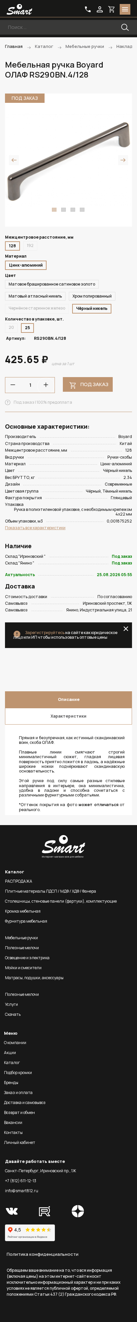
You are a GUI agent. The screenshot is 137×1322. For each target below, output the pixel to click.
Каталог (12, 1062)
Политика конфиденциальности (42, 1254)
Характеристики (68, 716)
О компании (15, 1042)
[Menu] (125, 9)
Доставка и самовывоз (25, 1102)
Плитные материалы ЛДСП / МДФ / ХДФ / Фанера (50, 891)
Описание (68, 699)
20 (11, 327)
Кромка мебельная (23, 911)
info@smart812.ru (21, 1191)
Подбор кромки (18, 1072)
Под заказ (94, 384)
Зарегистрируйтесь (45, 632)
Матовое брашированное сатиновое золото (52, 284)
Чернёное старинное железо (37, 308)
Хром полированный (92, 296)
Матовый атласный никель (35, 296)
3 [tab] (72, 210)
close (125, 628)
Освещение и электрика (27, 958)
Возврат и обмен (19, 1112)
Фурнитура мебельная (26, 921)
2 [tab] (63, 210)
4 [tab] (82, 210)
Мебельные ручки (21, 938)
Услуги (11, 1004)
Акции (10, 1052)
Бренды (11, 1082)
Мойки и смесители (23, 968)
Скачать (13, 1014)
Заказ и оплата (18, 1092)
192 (30, 245)
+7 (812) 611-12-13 (20, 1181)
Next (123, 160)
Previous (14, 160)
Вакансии (13, 1122)
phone (88, 9)
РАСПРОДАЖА (18, 881)
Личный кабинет (19, 1142)
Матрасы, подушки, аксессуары (34, 978)
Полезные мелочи (22, 948)
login (100, 9)
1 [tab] (54, 210)
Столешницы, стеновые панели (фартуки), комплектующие (61, 901)
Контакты (13, 1132)
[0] (112, 9)
